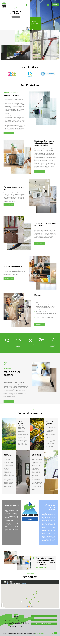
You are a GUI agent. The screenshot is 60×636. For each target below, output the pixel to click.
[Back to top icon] (55, 633)
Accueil (44, 616)
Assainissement (42, 345)
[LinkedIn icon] (52, 633)
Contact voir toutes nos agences (43, 623)
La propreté (6, 345)
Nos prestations (43, 619)
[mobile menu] (48, 5)
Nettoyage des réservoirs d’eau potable (53, 346)
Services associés (30, 345)
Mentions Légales (39, 633)
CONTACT (55, 4)
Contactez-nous (41, 567)
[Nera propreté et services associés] (4, 4)
